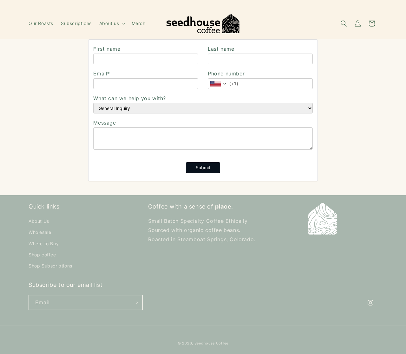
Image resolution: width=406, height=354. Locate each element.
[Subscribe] (135, 302)
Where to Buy (44, 243)
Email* (101, 73)
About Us (39, 221)
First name (106, 49)
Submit (203, 167)
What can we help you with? (129, 98)
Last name (221, 49)
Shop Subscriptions (50, 265)
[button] (111, 23)
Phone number (226, 73)
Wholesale (40, 232)
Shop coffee (42, 254)
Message (104, 122)
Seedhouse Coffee (211, 343)
